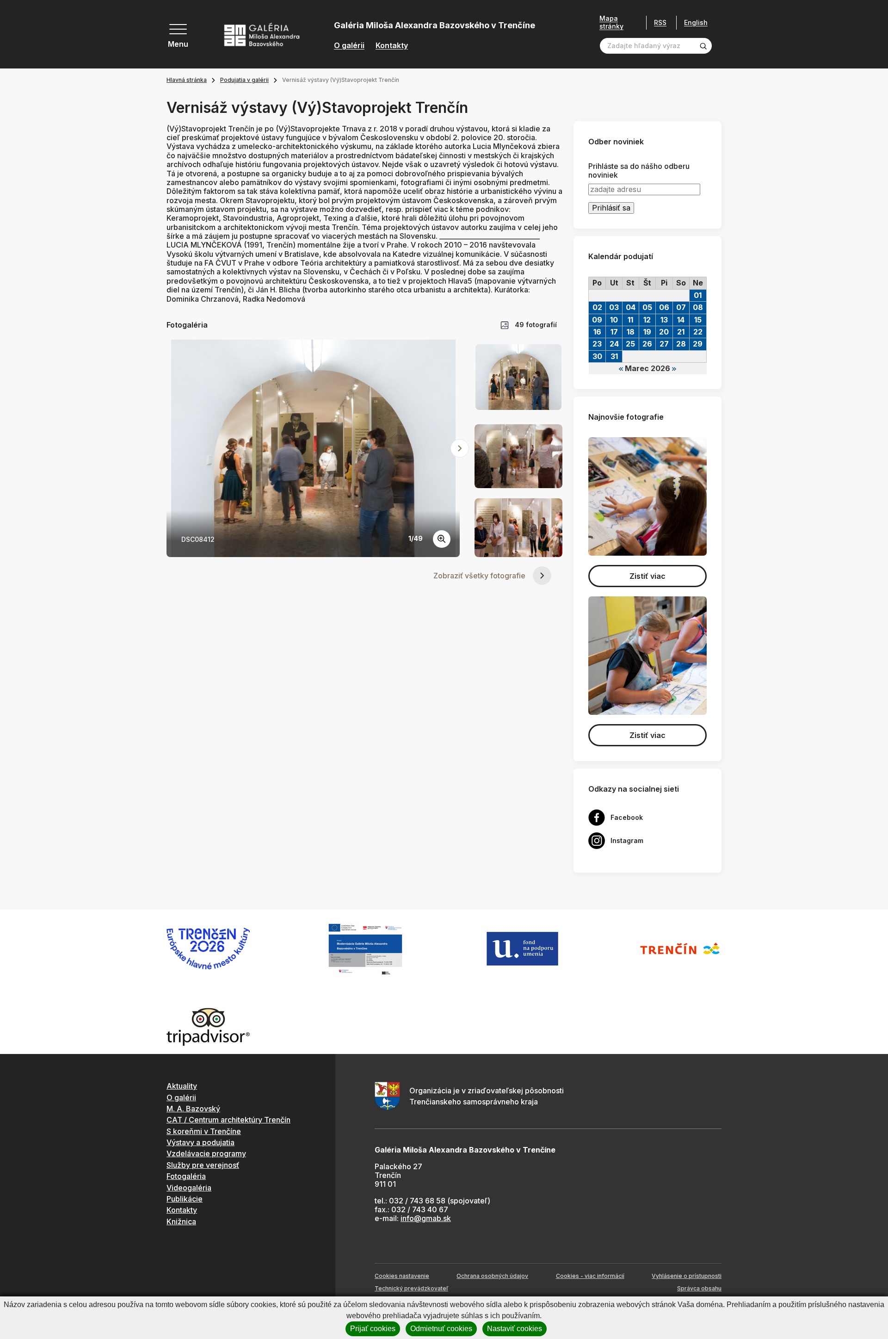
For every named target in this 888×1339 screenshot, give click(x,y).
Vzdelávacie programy (206, 1153)
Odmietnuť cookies (441, 1329)
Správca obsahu (699, 1288)
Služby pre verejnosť (202, 1165)
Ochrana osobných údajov (492, 1275)
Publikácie (184, 1198)
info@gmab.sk (426, 1218)
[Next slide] (459, 448)
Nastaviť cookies (514, 1329)
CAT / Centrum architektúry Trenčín (228, 1119)
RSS (660, 22)
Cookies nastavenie (402, 1275)
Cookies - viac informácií (590, 1275)
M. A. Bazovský (193, 1108)
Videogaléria (188, 1187)
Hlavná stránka (186, 79)
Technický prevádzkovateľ (411, 1288)
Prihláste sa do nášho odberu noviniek (639, 171)
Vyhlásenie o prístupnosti (687, 1275)
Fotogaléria (186, 1176)
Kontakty (392, 45)
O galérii (349, 45)
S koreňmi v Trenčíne (203, 1131)
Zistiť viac (647, 576)
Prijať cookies (372, 1329)
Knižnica (181, 1221)
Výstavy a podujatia (200, 1142)
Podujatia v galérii (244, 79)
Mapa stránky (611, 22)
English (696, 22)
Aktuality (181, 1086)
